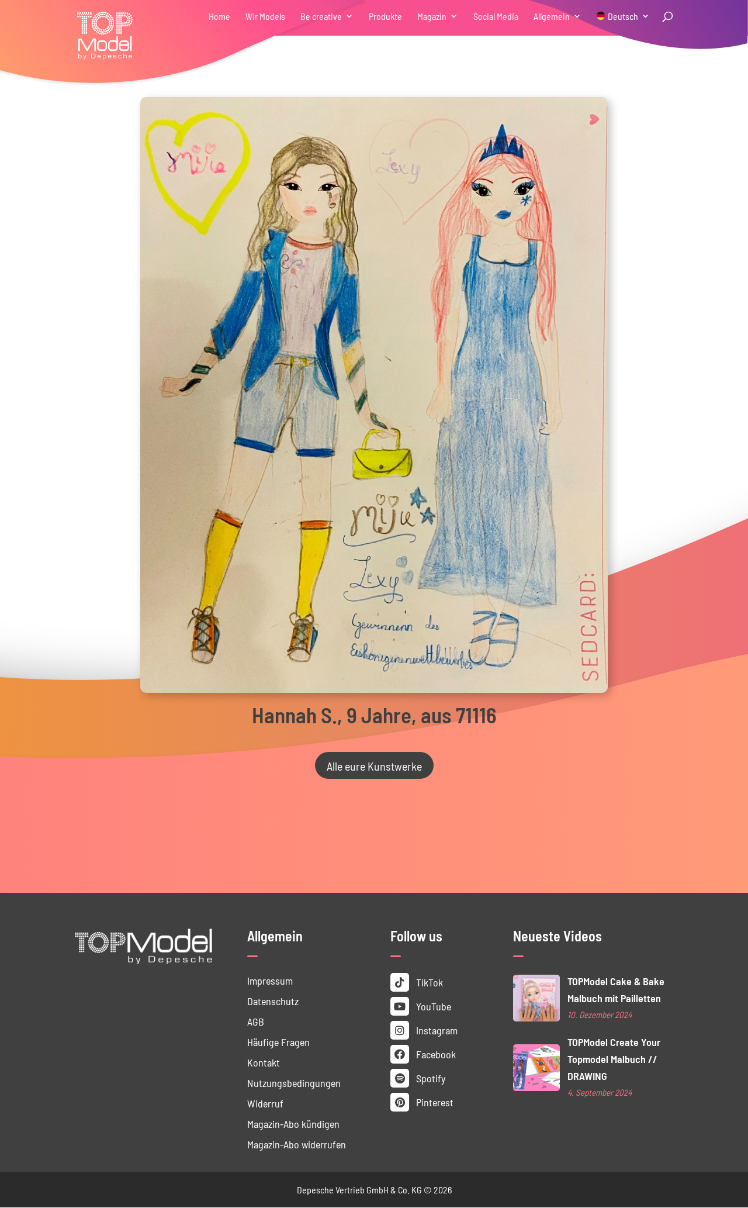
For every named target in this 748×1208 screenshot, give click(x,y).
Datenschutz (273, 1000)
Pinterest (433, 1102)
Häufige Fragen (278, 1041)
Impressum (270, 980)
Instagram (436, 1030)
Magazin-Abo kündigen (293, 1123)
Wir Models (265, 17)
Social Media (495, 17)
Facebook (435, 1054)
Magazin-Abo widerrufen (296, 1144)
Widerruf (265, 1103)
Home (219, 17)
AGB (255, 1021)
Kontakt (263, 1062)
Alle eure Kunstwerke (374, 765)
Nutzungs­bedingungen (294, 1082)
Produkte (385, 17)
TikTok (428, 982)
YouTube (432, 1006)
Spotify (429, 1078)
